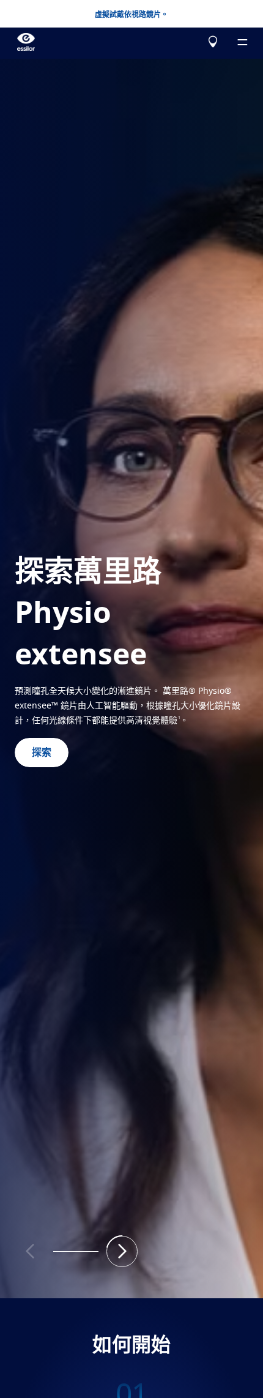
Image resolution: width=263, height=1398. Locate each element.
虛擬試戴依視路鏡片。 (131, 14)
